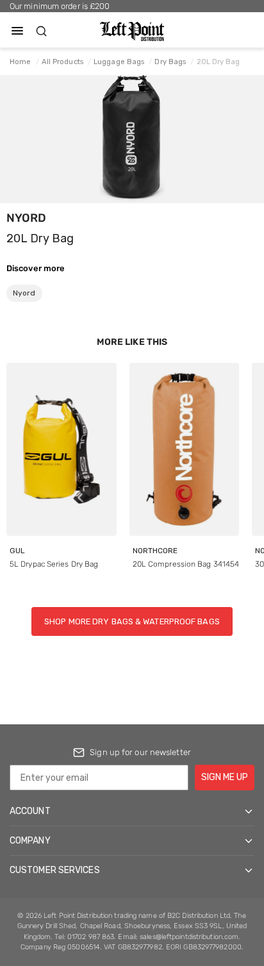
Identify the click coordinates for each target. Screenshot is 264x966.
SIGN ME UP (224, 777)
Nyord (26, 218)
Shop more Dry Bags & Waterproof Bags (132, 621)
